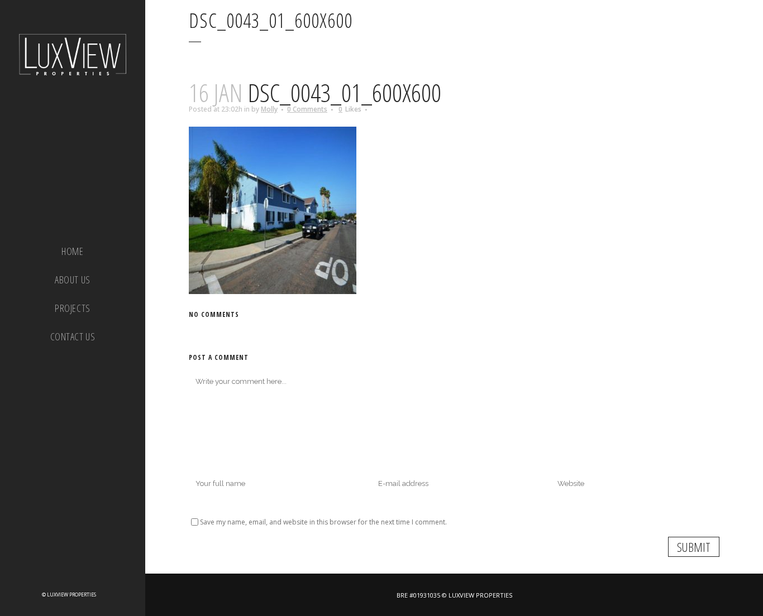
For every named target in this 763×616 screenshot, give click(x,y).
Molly (269, 109)
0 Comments (307, 109)
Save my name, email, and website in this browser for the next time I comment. (323, 522)
